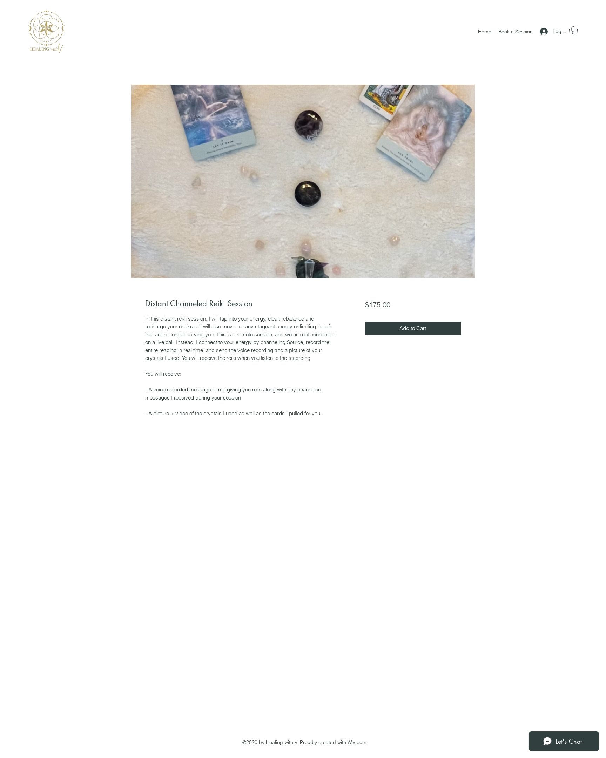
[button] (573, 31)
